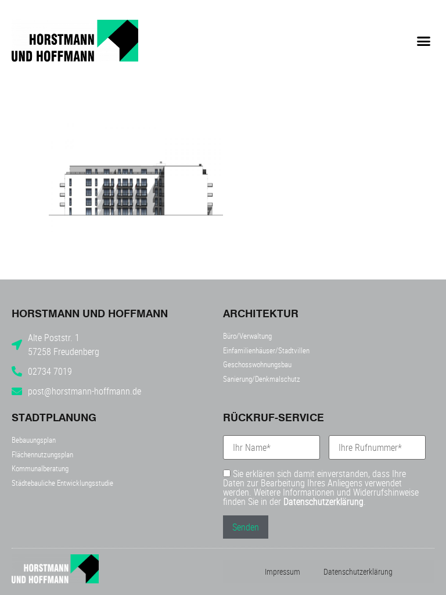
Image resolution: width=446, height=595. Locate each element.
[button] (423, 41)
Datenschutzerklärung (323, 501)
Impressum (282, 571)
